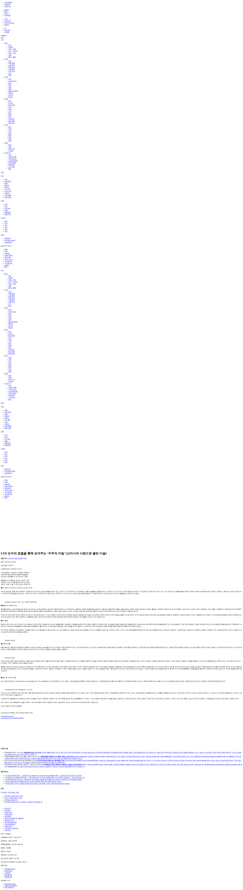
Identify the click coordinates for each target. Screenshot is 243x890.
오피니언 (8, 153)
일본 (9, 85)
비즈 (2, 176)
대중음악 (8, 212)
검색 (2, 37)
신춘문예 (8, 873)
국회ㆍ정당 (12, 49)
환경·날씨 (11, 67)
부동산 (7, 187)
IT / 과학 (7, 189)
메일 (5, 565)
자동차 (7, 193)
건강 (9, 111)
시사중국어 (8, 263)
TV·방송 (7, 208)
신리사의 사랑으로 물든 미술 (17, 558)
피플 (6, 143)
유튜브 (7, 25)
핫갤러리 (8, 238)
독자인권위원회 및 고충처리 (14, 818)
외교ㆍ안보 (12, 53)
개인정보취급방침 (11, 822)
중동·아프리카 (13, 91)
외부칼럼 (11, 165)
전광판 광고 (9, 814)
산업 (6, 422)
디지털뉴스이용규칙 (11, 828)
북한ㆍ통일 (12, 57)
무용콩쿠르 (8, 877)
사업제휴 (8, 816)
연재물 (7, 32)
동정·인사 (11, 149)
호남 (9, 139)
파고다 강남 (9, 259)
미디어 (10, 103)
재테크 (7, 185)
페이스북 (8, 21)
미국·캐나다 (12, 81)
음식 (9, 117)
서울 (9, 129)
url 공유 (10, 565)
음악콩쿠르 (8, 875)
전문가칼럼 (12, 163)
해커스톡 (8, 257)
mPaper (7, 10)
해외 (9, 75)
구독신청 (8, 6)
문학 (9, 115)
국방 (9, 55)
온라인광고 (8, 812)
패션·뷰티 (11, 121)
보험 (6, 183)
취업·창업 (8, 197)
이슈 (2, 172)
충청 (9, 135)
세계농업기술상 (10, 869)
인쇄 (2, 565)
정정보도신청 (9, 820)
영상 (2, 246)
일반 (9, 45)
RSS (6, 11)
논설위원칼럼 (12, 161)
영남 (9, 137)
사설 (9, 155)
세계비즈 (8, 4)
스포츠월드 (8, 2)
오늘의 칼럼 (12, 157)
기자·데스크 (12, 159)
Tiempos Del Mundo (11, 885)
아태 (9, 87)
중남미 (10, 97)
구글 (6, 19)
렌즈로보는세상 (10, 240)
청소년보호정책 (10, 824)
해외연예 (8, 214)
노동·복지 (11, 65)
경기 (9, 131)
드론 (6, 251)
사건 (9, 73)
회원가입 (8, 15)
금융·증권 (8, 181)
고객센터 (8, 830)
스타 (6, 206)
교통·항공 (11, 69)
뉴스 (2, 39)
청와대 (10, 47)
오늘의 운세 (9, 255)
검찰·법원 (11, 63)
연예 (2, 201)
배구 (6, 229)
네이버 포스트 (9, 23)
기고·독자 (11, 167)
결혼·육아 (11, 123)
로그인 (7, 13)
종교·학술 (11, 105)
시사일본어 (8, 261)
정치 (6, 43)
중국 (9, 83)
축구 (6, 225)
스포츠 (3, 218)
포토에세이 (8, 242)
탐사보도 (8, 30)
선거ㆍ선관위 (12, 51)
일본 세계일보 (9, 887)
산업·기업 (8, 191)
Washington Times (10, 884)
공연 (9, 107)
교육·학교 (11, 71)
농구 (6, 227)
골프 (6, 231)
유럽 (9, 89)
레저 (9, 113)
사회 (6, 59)
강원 (9, 133)
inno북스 (7, 253)
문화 (6, 99)
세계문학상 (8, 871)
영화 (6, 210)
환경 (6, 249)
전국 (6, 125)
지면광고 (8, 810)
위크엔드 (11, 119)
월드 (9, 169)
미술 (9, 109)
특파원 (10, 93)
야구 (6, 223)
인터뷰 (10, 151)
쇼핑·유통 (8, 195)
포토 (2, 235)
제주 (9, 141)
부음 (9, 147)
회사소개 (8, 808)
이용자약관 (8, 826)
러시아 (10, 95)
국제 (6, 77)
